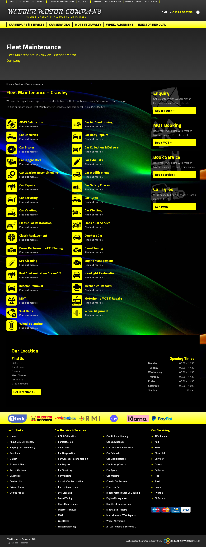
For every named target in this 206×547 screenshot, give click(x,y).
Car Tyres (111, 470)
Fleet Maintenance (68, 504)
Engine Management (117, 498)
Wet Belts (63, 521)
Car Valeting (64, 476)
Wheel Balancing (67, 526)
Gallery (13, 459)
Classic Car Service (116, 481)
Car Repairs (64, 464)
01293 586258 (177, 12)
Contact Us (16, 481)
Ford (157, 481)
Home (13, 436)
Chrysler (159, 459)
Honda (158, 487)
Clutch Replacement (69, 487)
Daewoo (159, 464)
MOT (60, 515)
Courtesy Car (113, 487)
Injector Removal (152, 24)
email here (70, 107)
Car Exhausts (113, 453)
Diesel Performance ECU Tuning (123, 492)
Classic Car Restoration (71, 481)
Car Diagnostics (66, 453)
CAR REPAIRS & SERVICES (26, 24)
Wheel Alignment (119, 24)
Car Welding (113, 476)
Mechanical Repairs (116, 509)
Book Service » (165, 174)
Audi (157, 442)
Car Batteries (65, 442)
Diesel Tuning (65, 498)
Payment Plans (18, 464)
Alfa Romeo (161, 436)
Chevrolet (160, 453)
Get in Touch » (165, 110)
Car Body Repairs (115, 442)
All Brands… (161, 498)
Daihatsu (159, 470)
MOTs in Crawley (88, 24)
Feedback (15, 453)
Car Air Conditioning (117, 436)
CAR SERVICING (59, 24)
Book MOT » (163, 142)
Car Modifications (116, 459)
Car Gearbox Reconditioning (73, 459)
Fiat (157, 476)
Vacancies (15, 476)
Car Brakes (64, 447)
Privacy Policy (17, 487)
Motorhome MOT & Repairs (121, 515)
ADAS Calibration (67, 436)
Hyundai (159, 492)
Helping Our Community (22, 447)
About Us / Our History (22, 442)
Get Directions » (24, 391)
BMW (157, 447)
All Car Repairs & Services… (121, 526)
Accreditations (18, 470)
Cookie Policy (17, 492)
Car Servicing (65, 470)
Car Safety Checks (116, 464)
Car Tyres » (163, 206)
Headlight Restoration (118, 504)
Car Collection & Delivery (119, 447)
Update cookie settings (18, 543)
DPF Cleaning (65, 492)
